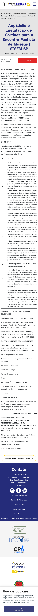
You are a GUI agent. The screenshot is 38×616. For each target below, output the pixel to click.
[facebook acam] (18, 490)
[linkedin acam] (24, 490)
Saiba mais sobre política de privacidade (18, 602)
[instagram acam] (12, 490)
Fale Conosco (19, 514)
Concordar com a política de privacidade (19, 609)
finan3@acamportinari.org (15, 130)
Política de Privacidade (19, 500)
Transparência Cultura (19, 509)
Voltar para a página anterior (19, 459)
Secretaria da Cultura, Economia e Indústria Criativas (19, 519)
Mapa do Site (19, 505)
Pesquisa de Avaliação (19, 495)
